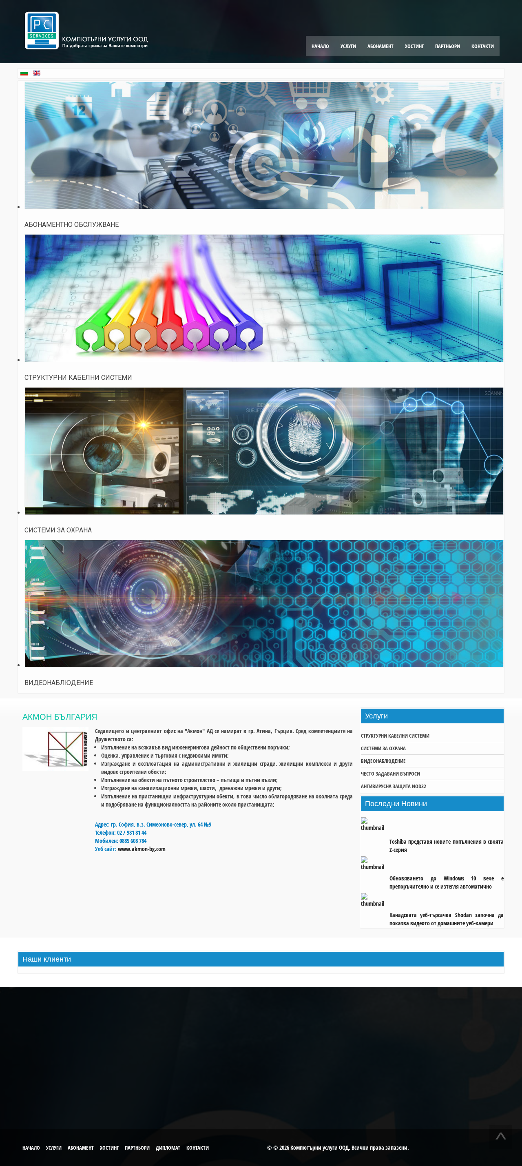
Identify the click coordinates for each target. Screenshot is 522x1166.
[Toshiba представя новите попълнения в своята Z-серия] (375, 827)
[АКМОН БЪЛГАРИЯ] (55, 769)
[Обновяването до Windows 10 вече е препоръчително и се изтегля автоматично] (375, 864)
